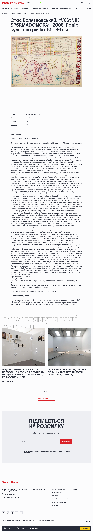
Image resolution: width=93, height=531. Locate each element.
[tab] (44, 391)
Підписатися (66, 441)
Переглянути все (43, 399)
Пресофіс (55, 505)
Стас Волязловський (34, 114)
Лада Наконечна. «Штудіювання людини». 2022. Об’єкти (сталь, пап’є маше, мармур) (67, 372)
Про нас (88, 8)
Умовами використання (42, 451)
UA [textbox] (82, 3)
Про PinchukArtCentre (59, 502)
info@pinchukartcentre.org (12, 497)
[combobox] (83, 3)
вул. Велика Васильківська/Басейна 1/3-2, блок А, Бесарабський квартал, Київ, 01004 (24, 490)
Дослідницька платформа (60, 8)
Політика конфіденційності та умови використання (18, 521)
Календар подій (57, 492)
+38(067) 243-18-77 (10, 494)
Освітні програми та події (40, 8)
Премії (77, 8)
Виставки (25, 8)
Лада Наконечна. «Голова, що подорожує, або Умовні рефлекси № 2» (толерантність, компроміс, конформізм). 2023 (23, 373)
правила (27, 453)
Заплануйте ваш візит (8, 8)
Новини (75, 489)
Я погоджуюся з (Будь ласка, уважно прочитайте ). (47, 452)
